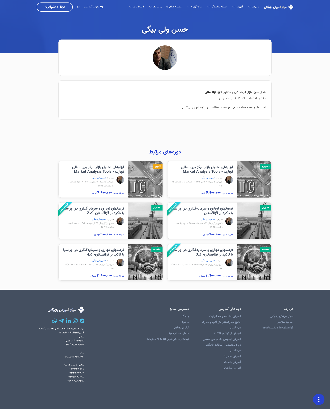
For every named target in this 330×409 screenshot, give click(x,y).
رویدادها (157, 7)
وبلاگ (185, 316)
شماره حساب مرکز (178, 333)
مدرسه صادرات (174, 7)
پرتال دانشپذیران (55, 7)
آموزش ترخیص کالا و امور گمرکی (222, 339)
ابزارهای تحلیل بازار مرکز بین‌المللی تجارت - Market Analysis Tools (207, 169)
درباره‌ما (256, 7)
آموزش (239, 7)
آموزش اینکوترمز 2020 (227, 333)
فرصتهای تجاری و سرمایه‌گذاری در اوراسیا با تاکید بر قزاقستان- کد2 (93, 211)
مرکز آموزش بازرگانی (281, 316)
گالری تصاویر (181, 327)
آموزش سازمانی (232, 367)
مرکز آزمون (196, 7)
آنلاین (158, 166)
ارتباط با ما (138, 7)
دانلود (185, 322)
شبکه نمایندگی (219, 7)
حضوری (265, 166)
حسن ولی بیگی (208, 178)
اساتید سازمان (285, 322)
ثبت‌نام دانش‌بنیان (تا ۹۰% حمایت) (168, 339)
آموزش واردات (232, 362)
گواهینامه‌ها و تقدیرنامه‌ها (277, 327)
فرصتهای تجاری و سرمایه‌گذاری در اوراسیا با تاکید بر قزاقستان (202, 211)
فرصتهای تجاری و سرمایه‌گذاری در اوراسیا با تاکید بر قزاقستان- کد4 (93, 252)
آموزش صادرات (232, 356)
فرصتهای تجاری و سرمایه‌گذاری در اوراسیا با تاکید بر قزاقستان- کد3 (202, 252)
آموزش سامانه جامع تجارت (225, 316)
